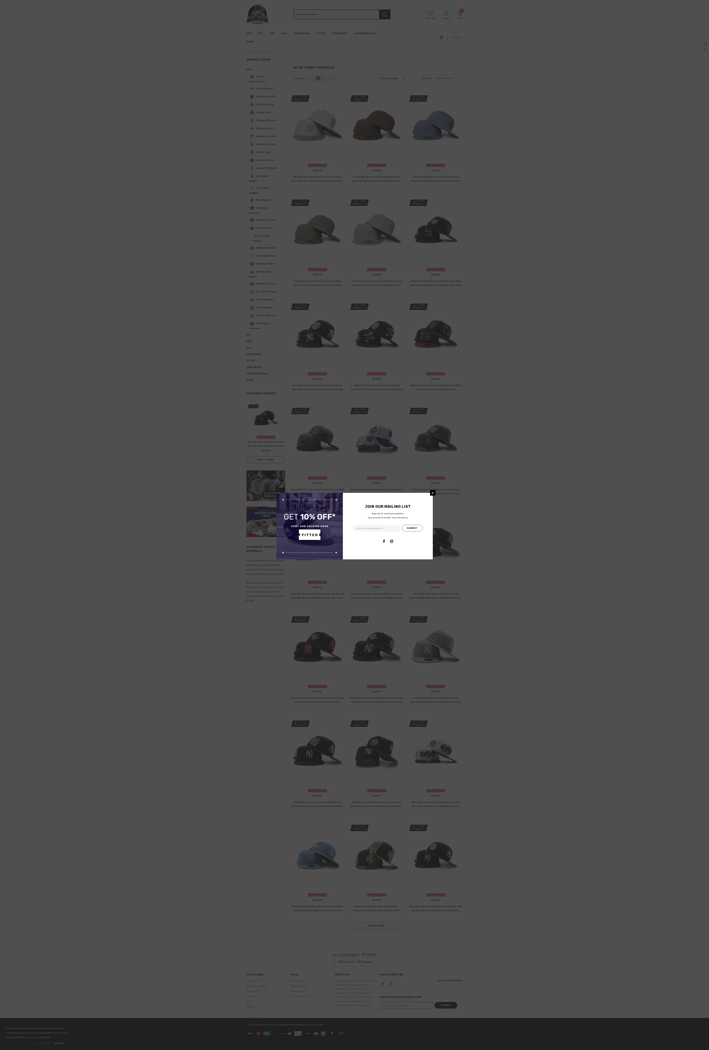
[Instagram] (391, 541)
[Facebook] (384, 541)
